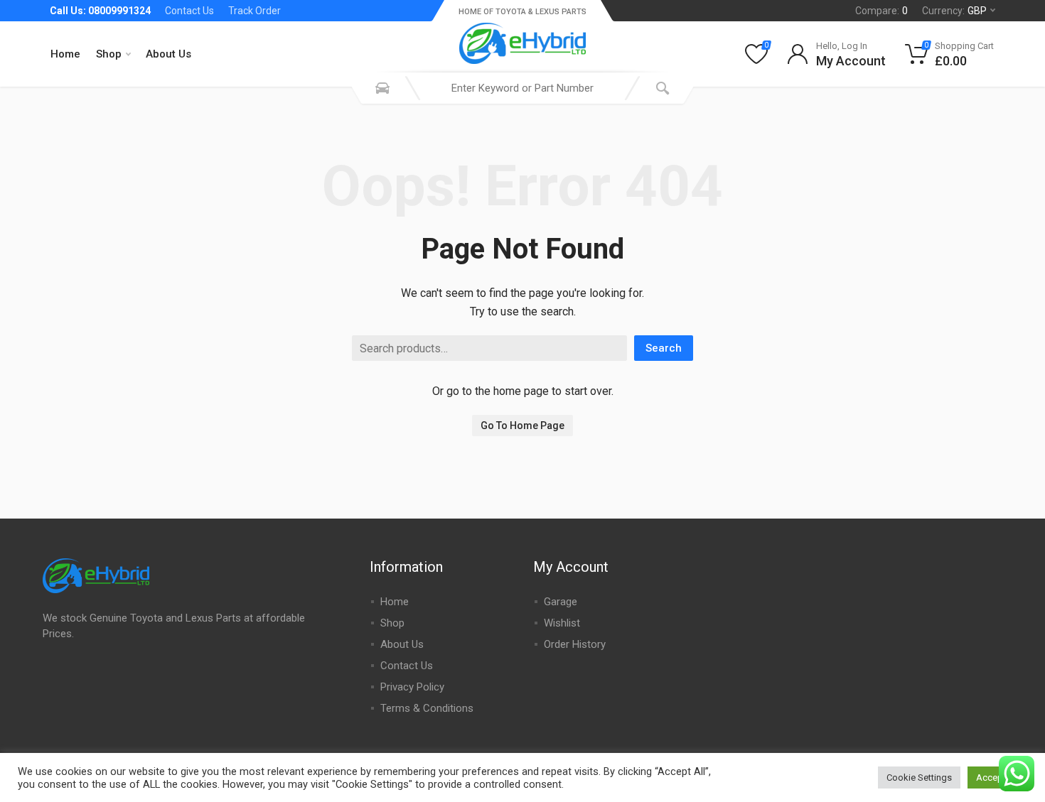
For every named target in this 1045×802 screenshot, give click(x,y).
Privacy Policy (412, 687)
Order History (575, 644)
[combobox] (522, 88)
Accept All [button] (997, 777)
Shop (109, 54)
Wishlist (562, 623)
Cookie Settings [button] (919, 777)
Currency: (954, 10)
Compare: (881, 10)
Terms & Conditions (426, 708)
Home (65, 54)
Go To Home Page (522, 425)
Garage (560, 601)
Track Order (254, 10)
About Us (168, 54)
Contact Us (189, 10)
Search (663, 348)
